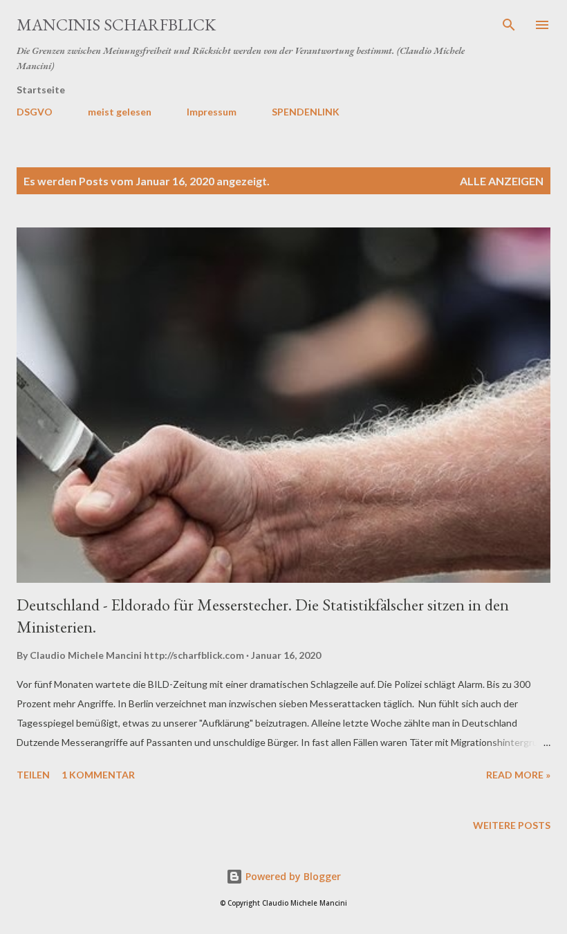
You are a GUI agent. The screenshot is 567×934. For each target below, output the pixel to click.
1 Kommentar (98, 775)
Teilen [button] (33, 775)
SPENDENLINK (306, 112)
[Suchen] (509, 25)
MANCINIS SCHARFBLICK (116, 24)
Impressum (211, 112)
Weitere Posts (511, 825)
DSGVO (35, 112)
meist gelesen (119, 112)
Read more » (518, 775)
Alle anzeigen (501, 180)
